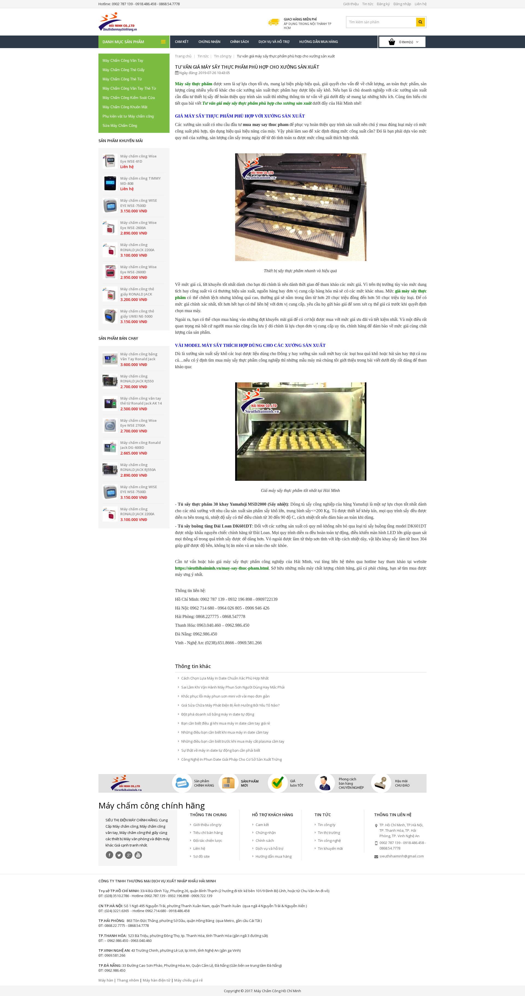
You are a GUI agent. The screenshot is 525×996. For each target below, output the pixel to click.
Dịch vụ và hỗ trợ (269, 848)
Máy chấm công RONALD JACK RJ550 (136, 379)
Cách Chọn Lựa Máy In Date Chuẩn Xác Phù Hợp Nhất (225, 678)
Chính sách (265, 840)
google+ (129, 855)
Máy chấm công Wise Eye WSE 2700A (138, 423)
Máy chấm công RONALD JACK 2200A (137, 247)
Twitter (119, 855)
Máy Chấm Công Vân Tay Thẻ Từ (129, 88)
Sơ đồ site (201, 856)
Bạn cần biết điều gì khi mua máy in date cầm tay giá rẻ (225, 723)
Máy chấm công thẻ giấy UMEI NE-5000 (137, 314)
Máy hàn (105, 980)
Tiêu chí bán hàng (208, 832)
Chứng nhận (266, 832)
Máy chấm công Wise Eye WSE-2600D (138, 269)
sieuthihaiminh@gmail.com (402, 856)
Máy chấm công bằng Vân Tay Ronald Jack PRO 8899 (139, 359)
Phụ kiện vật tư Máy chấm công (128, 116)
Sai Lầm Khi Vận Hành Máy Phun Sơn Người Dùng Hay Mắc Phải (233, 687)
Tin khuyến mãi (330, 848)
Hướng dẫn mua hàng (273, 856)
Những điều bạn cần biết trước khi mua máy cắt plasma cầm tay (232, 741)
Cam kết (262, 824)
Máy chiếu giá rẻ (188, 980)
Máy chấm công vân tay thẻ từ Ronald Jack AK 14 (141, 401)
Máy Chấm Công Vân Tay (123, 60)
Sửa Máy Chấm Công (120, 126)
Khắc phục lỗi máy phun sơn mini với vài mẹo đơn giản (225, 696)
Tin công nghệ (329, 840)
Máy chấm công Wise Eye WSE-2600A (138, 225)
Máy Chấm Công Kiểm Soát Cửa (129, 98)
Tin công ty (223, 56)
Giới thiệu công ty (207, 824)
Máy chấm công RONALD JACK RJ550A (138, 467)
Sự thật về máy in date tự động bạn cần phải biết (220, 750)
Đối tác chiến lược (207, 840)
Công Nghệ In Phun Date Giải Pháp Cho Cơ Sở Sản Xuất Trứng (231, 759)
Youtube (138, 855)
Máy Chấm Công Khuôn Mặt (125, 107)
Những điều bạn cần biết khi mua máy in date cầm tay (225, 732)
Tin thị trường (329, 832)
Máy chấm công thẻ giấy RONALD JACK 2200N (137, 293)
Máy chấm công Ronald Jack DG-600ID (140, 445)
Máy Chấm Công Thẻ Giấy (124, 70)
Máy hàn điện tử (156, 980)
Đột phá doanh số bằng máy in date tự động (217, 714)
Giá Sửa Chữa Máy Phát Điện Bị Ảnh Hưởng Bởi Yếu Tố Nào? (230, 705)
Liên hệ (199, 848)
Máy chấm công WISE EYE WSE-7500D (138, 203)
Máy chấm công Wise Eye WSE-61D (138, 159)
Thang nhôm (128, 980)
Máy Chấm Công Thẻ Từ (122, 79)
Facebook (110, 855)
